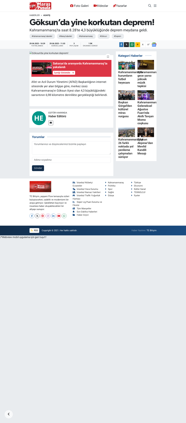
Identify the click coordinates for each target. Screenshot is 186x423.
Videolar (102, 6)
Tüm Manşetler (84, 208)
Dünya (111, 195)
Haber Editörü (57, 116)
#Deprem (117, 36)
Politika (111, 185)
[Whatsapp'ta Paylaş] (132, 44)
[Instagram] (48, 215)
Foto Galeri (81, 6)
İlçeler (137, 195)
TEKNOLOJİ (139, 192)
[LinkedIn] (53, 215)
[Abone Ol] (154, 45)
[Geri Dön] (8, 414)
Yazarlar (121, 6)
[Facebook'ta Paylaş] (121, 44)
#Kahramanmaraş (86, 36)
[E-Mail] (50, 122)
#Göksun (103, 36)
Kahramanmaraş (116, 182)
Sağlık (111, 192)
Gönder (38, 168)
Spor (110, 189)
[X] (37, 215)
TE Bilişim (152, 230)
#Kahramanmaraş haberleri (42, 36)
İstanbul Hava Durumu (87, 189)
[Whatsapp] (64, 215)
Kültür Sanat (140, 189)
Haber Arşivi (83, 215)
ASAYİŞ (46, 15)
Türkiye (137, 182)
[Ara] (149, 6)
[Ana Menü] (155, 6)
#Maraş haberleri (65, 36)
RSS (35, 230)
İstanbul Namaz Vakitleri (89, 192)
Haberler (34, 15)
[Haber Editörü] (39, 118)
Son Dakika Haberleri (87, 211)
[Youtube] (58, 215)
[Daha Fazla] (137, 44)
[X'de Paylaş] (126, 44)
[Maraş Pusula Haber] (40, 5)
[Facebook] (31, 215)
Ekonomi (138, 185)
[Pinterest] (42, 215)
